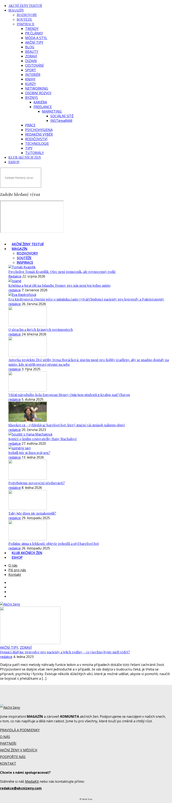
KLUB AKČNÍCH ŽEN (24, 157)
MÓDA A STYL (36, 38)
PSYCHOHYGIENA (39, 129)
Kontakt (14, 574)
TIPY (29, 148)
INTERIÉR (32, 74)
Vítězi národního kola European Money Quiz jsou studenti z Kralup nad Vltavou (69, 395)
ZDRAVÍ (31, 56)
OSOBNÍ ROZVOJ (38, 93)
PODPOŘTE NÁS (13, 757)
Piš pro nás (17, 570)
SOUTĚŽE (24, 19)
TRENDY (32, 28)
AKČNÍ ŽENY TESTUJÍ (25, 5)
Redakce (14, 276)
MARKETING (52, 111)
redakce (14, 290)
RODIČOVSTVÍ (36, 139)
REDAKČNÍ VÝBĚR (39, 134)
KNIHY (30, 79)
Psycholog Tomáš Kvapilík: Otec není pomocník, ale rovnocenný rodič (62, 271)
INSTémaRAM (61, 120)
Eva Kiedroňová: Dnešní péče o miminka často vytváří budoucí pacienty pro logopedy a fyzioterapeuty (86, 299)
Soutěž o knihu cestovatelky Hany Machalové (42, 439)
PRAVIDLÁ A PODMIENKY (20, 730)
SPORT (30, 70)
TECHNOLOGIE (37, 143)
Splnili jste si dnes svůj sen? (29, 452)
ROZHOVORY (27, 15)
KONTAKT (8, 763)
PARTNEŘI (8, 743)
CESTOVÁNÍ (34, 65)
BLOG (29, 47)
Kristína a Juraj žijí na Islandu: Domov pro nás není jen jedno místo (59, 285)
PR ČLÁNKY (34, 33)
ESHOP (14, 162)
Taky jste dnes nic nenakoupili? (32, 513)
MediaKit (32, 781)
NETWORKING (36, 88)
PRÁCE (30, 125)
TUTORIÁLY (34, 152)
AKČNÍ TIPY (34, 42)
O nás (12, 565)
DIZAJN (31, 61)
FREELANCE (43, 107)
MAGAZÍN (16, 10)
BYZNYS (31, 97)
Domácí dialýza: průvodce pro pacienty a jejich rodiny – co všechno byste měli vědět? (65, 652)
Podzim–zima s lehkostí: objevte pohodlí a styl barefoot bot (53, 543)
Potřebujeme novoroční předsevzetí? (36, 483)
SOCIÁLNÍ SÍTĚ (62, 116)
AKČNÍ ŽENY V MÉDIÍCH (18, 750)
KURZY (30, 84)
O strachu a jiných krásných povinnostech (40, 329)
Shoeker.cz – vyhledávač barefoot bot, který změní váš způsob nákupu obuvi (66, 425)
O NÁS (5, 736)
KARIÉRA (40, 102)
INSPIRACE (25, 24)
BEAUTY (31, 51)
